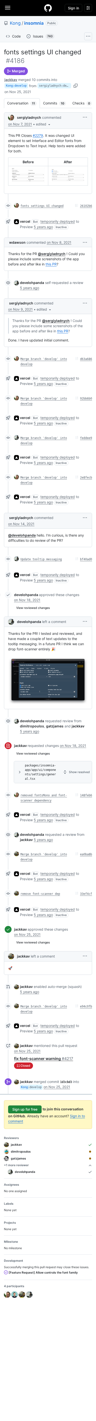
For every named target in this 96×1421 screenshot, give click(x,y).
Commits (56, 103)
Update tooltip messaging (41, 559)
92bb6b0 (86, 398)
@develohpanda (22, 535)
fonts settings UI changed (42, 206)
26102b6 (86, 206)
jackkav (10, 80)
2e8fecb (86, 477)
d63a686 (86, 359)
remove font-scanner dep (40, 894)
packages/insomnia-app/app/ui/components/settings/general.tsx (40, 772)
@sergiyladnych (51, 254)
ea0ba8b (86, 854)
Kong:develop (16, 85)
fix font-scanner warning (43, 1058)
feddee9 (86, 438)
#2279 (38, 135)
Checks (83, 103)
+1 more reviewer (16, 1165)
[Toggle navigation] (7, 7)
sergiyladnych (29, 117)
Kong (15, 23)
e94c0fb (86, 1006)
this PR (51, 264)
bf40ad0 (86, 559)
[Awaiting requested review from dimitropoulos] (90, 1151)
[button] (43, 124)
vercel (25, 221)
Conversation (23, 103)
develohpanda (32, 282)
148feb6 (86, 795)
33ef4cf (86, 894)
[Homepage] (48, 8)
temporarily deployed (57, 221)
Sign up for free (24, 1109)
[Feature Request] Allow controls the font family (43, 1272)
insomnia (34, 23)
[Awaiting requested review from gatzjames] (90, 1158)
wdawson (17, 242)
